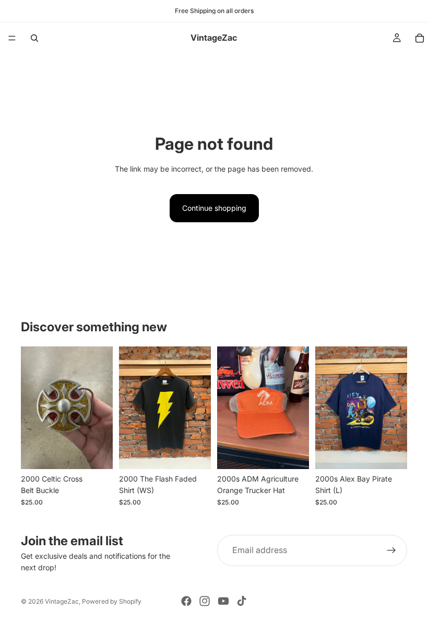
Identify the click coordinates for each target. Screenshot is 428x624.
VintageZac (62, 601)
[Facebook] (186, 601)
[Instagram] (204, 601)
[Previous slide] (130, 408)
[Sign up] (391, 550)
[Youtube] (223, 601)
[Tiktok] (241, 601)
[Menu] (12, 38)
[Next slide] (199, 408)
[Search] (34, 38)
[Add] (96, 452)
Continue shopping (214, 207)
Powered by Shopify (111, 601)
